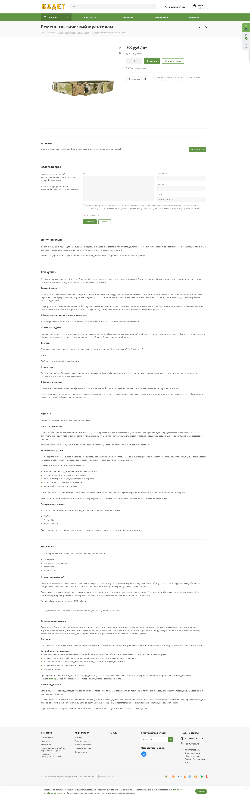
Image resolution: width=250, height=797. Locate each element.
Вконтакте (143, 754)
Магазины (46, 744)
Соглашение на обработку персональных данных (53, 749)
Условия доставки (83, 744)
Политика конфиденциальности (51, 755)
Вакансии (45, 741)
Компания (46, 732)
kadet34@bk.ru (192, 743)
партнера (53, 678)
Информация (81, 732)
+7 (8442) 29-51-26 (176, 7)
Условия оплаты (82, 741)
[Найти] (153, 6)
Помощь (78, 737)
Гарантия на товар (83, 748)
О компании (47, 737)
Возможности (81, 752)
